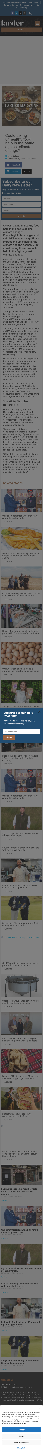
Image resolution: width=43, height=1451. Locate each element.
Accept (22, 1430)
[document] (21, 725)
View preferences (21, 1443)
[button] (39, 1408)
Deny (21, 1436)
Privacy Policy (21, 1448)
